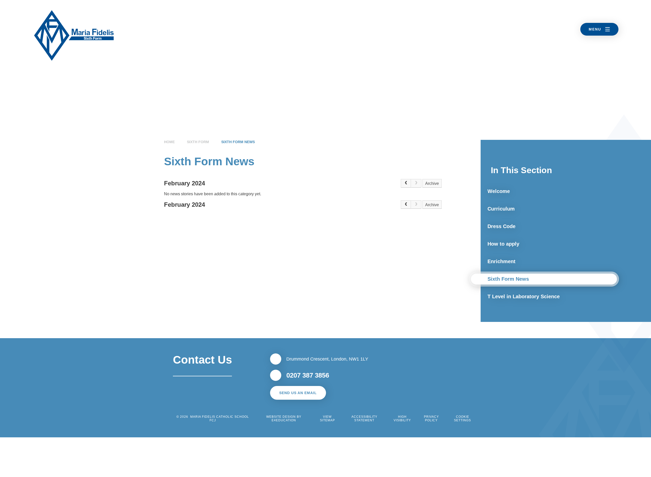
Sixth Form (198, 142)
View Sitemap (327, 418)
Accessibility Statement (364, 418)
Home (169, 142)
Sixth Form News (238, 142)
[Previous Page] (406, 183)
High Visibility (402, 418)
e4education (284, 420)
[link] (416, 183)
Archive (432, 183)
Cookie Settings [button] (462, 418)
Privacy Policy (431, 418)
